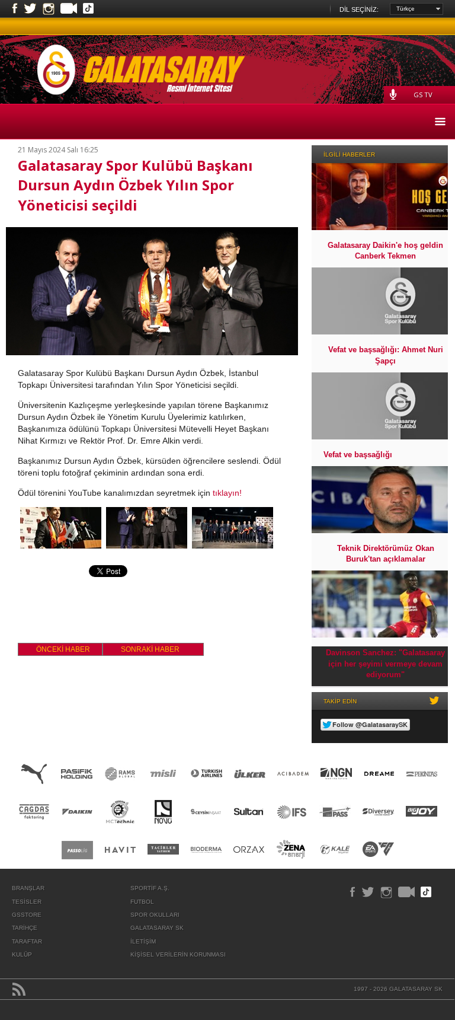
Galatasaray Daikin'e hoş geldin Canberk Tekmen (385, 250)
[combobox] (416, 9)
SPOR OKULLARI (155, 914)
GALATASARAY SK (157, 928)
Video (68, 9)
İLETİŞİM (143, 941)
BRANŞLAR (28, 888)
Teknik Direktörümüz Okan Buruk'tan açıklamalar (385, 553)
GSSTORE (26, 914)
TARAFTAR (27, 941)
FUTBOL (142, 901)
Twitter (30, 9)
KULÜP (22, 954)
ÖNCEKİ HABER (63, 649)
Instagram (49, 9)
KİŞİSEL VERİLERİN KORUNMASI (178, 954)
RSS (19, 989)
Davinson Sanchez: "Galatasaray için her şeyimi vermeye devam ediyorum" (385, 663)
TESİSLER (26, 901)
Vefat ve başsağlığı (357, 454)
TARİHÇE (24, 928)
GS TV (423, 94)
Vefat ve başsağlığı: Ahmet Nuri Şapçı (385, 355)
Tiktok (88, 9)
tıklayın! (227, 493)
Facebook (15, 9)
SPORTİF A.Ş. (149, 888)
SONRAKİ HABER (150, 649)
